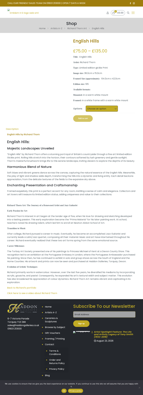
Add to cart (83, 118)
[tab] (71, 129)
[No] (139, 387)
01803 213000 (15, 328)
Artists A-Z (56, 28)
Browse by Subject (55, 327)
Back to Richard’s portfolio (21, 287)
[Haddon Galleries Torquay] (23, 13)
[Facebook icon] (130, 3)
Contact (49, 344)
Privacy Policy (56, 369)
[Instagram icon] (134, 3)
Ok (64, 391)
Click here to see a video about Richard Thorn (32, 293)
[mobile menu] (133, 12)
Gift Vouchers (52, 333)
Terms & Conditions (55, 352)
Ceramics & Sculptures (51, 320)
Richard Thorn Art (77, 28)
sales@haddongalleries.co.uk (23, 325)
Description (12, 129)
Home (42, 28)
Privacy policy (75, 391)
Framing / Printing (55, 338)
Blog (47, 375)
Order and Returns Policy (57, 361)
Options (77, 108)
